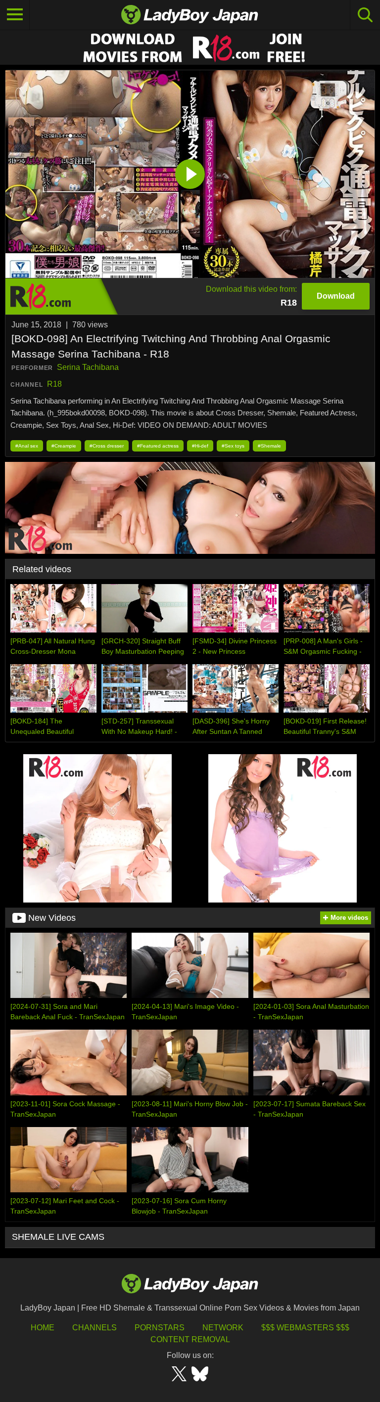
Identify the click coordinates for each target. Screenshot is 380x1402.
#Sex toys (233, 446)
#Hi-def (200, 446)
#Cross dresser (107, 446)
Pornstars (160, 1327)
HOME (42, 1327)
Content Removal (190, 1339)
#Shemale (269, 446)
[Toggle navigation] (15, 15)
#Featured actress (158, 446)
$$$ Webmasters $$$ (305, 1327)
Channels (94, 1327)
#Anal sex (26, 446)
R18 (54, 384)
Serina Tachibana (88, 367)
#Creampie (63, 446)
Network (222, 1327)
